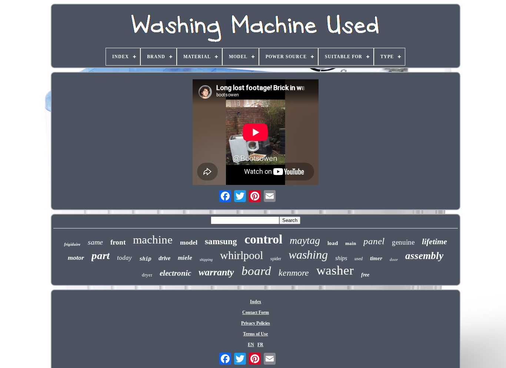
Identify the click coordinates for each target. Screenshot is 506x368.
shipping (206, 260)
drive (164, 258)
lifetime (434, 241)
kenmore (294, 273)
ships (341, 258)
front (118, 242)
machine (153, 239)
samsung (221, 241)
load (332, 243)
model (188, 242)
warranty (216, 272)
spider (275, 258)
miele (185, 257)
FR (260, 344)
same (95, 242)
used (358, 258)
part (100, 255)
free (365, 275)
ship (145, 259)
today (124, 257)
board (256, 271)
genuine (403, 242)
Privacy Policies (255, 323)
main (350, 243)
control (263, 239)
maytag (305, 240)
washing (308, 254)
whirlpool (241, 255)
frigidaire (72, 244)
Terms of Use (255, 333)
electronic (175, 273)
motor (76, 257)
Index (255, 301)
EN (251, 344)
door (394, 259)
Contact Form (255, 312)
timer (376, 258)
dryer (147, 275)
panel (374, 241)
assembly (424, 255)
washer (335, 270)
